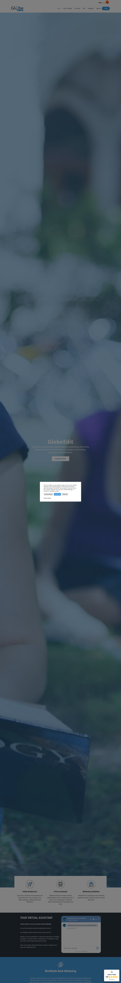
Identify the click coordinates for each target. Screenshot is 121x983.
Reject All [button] (65, 494)
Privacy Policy (47, 498)
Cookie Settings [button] (48, 494)
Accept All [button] (57, 494)
